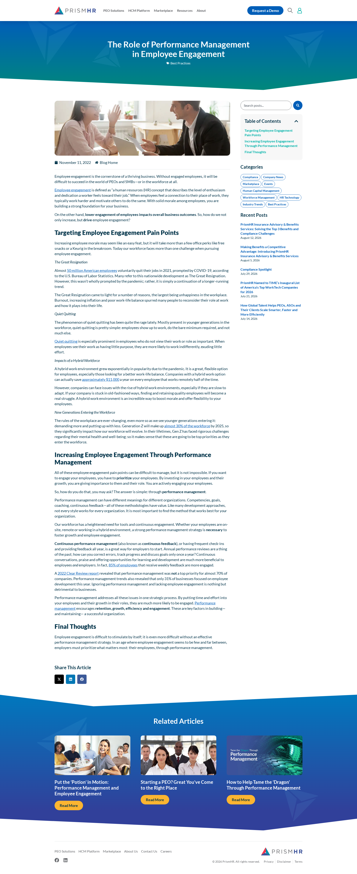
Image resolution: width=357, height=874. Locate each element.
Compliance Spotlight (256, 269)
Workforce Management (259, 197)
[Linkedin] (65, 860)
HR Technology (289, 197)
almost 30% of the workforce (187, 426)
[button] (113, 10)
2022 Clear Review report (78, 573)
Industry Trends (253, 204)
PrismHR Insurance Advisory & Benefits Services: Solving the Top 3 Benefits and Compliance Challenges (269, 228)
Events (268, 184)
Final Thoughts (255, 152)
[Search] (297, 105)
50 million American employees (92, 270)
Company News (273, 177)
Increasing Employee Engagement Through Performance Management (271, 143)
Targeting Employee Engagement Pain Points (269, 132)
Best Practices (180, 63)
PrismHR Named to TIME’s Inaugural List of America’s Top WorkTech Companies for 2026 (270, 287)
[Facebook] (57, 860)
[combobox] (266, 105)
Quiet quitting (66, 341)
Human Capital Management (261, 190)
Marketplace (251, 184)
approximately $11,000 (100, 379)
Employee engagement (73, 190)
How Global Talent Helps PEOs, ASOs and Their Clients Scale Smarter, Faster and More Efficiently (270, 309)
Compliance (250, 177)
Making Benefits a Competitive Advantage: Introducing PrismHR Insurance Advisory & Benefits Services (269, 251)
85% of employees (123, 565)
